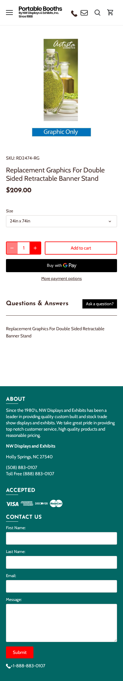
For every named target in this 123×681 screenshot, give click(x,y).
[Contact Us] (84, 12)
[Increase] (35, 248)
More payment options (61, 278)
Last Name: (15, 551)
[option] (61, 91)
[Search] (97, 12)
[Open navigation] (9, 12)
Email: (11, 575)
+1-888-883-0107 (28, 665)
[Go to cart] (110, 12)
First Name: (16, 527)
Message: (14, 599)
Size (9, 210)
